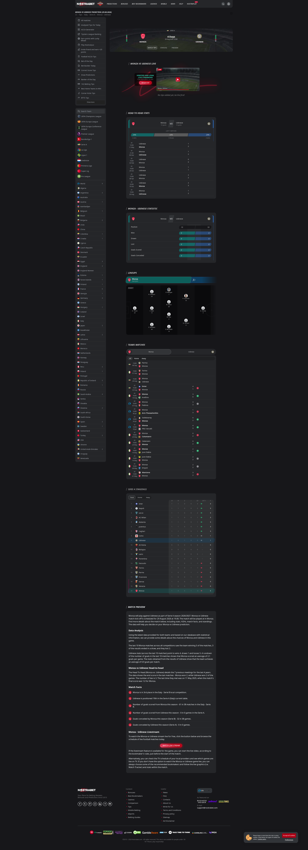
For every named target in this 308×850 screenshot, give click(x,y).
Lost (132, 244)
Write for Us (168, 807)
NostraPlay (192, 4)
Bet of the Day (87, 61)
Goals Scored (136, 250)
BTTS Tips (85, 98)
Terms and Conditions (172, 810)
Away (144, 358)
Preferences (289, 840)
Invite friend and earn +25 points (91, 50)
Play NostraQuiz (87, 45)
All (130, 358)
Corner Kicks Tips (88, 93)
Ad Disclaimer (169, 821)
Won (133, 233)
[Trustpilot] (98, 832)
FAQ (165, 796)
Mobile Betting (134, 810)
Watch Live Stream (171, 745)
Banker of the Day (88, 79)
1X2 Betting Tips (87, 84)
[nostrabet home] (87, 790)
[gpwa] (108, 832)
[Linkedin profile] (100, 804)
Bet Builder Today (88, 66)
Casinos (153, 4)
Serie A (92, 14)
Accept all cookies (289, 835)
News (173, 4)
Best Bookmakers (139, 4)
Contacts (166, 799)
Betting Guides (134, 817)
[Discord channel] (110, 804)
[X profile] (85, 804)
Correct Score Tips (88, 70)
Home (136, 358)
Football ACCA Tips (88, 56)
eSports (131, 814)
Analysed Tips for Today (90, 25)
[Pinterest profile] (90, 804)
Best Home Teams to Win (91, 88)
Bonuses (124, 4)
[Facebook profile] (80, 804)
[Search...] (223, 4)
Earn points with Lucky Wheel (90, 39)
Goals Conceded (137, 255)
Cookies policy (262, 839)
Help (181, 4)
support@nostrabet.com (207, 807)
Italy (86, 14)
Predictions (112, 4)
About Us (167, 803)
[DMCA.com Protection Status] (137, 832)
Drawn (133, 238)
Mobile (164, 4)
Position (134, 227)
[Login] (229, 4)
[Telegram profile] (105, 804)
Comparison (133, 803)
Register (145, 82)
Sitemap (166, 817)
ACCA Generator (87, 29)
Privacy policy (168, 814)
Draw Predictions (88, 75)
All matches (86, 20)
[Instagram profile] (95, 804)
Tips (80, 14)
